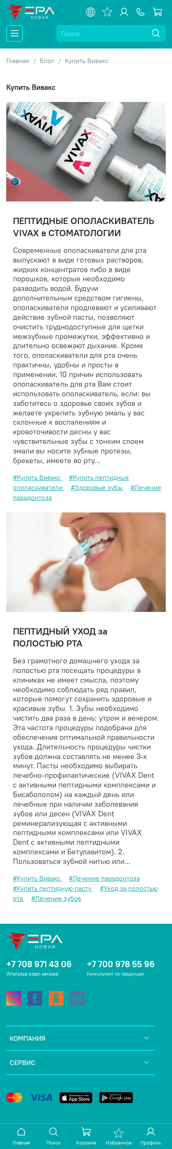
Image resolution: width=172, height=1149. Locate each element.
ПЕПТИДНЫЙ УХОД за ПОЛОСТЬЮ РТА (60, 637)
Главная (17, 60)
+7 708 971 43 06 (39, 964)
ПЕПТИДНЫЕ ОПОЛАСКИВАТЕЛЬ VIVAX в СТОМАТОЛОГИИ (83, 227)
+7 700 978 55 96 (121, 964)
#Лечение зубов (56, 898)
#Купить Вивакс (37, 477)
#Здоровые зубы (97, 487)
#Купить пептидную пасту (53, 888)
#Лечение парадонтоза (104, 878)
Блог (47, 60)
